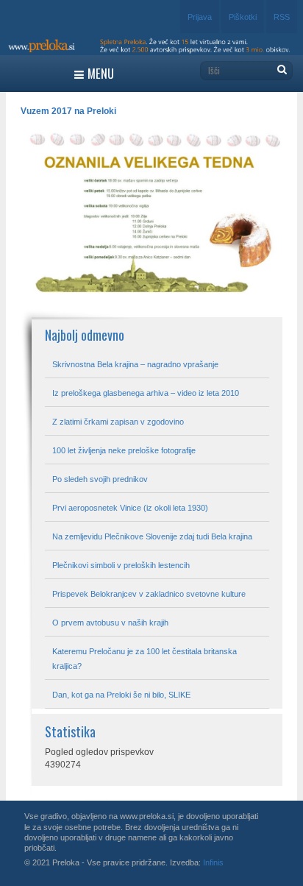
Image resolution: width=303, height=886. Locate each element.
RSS (282, 17)
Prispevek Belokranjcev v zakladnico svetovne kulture (149, 593)
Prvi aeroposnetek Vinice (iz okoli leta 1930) (130, 507)
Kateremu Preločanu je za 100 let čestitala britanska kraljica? (144, 658)
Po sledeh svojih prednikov (100, 479)
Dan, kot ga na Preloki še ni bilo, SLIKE (121, 694)
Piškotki (243, 17)
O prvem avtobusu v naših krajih (110, 622)
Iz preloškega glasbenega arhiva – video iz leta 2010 (145, 393)
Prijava (200, 17)
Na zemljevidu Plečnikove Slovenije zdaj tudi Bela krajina (152, 536)
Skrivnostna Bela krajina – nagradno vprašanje (135, 364)
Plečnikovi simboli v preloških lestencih (121, 565)
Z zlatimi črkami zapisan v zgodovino (118, 421)
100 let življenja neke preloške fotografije (124, 450)
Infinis (213, 862)
